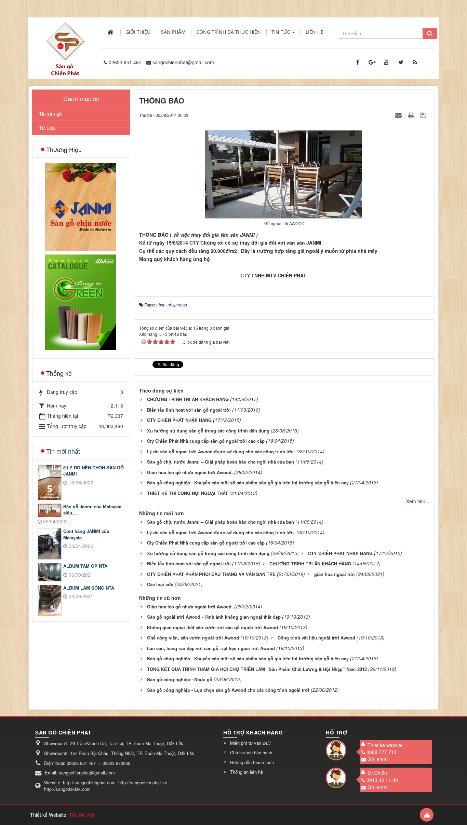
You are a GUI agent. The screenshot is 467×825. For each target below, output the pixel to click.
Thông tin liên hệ (246, 772)
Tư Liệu (47, 127)
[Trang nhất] (111, 32)
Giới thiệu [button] (137, 32)
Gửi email (378, 759)
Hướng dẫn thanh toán (252, 762)
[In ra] (412, 114)
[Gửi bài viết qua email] (399, 114)
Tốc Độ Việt (81, 814)
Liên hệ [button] (314, 32)
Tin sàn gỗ (50, 113)
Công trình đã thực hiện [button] (228, 32)
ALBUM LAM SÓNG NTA (88, 588)
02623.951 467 (125, 62)
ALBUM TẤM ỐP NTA (85, 566)
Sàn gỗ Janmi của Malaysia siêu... (92, 510)
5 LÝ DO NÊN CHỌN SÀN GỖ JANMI (93, 471)
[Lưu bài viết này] (424, 114)
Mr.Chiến (377, 772)
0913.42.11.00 (382, 779)
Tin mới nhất (63, 450)
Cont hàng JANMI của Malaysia (86, 534)
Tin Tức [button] (281, 32)
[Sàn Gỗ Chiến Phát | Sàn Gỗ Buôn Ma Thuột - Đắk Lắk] (65, 40)
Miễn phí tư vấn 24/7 (250, 743)
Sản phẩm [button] (173, 32)
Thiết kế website (385, 745)
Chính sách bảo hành (251, 752)
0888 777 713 (381, 751)
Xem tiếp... (417, 501)
